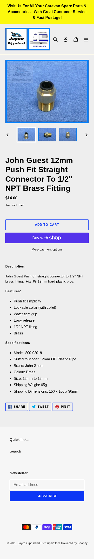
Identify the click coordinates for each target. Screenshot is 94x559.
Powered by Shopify (74, 543)
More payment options (47, 249)
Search (15, 451)
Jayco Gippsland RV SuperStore (39, 543)
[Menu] (86, 39)
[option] (26, 134)
